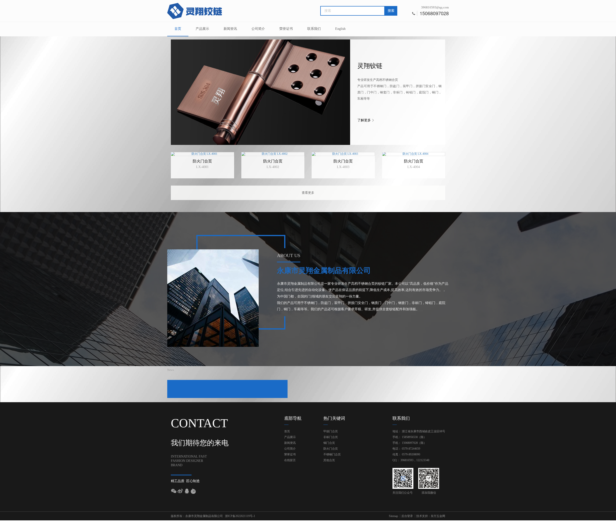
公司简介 (258, 29)
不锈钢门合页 (332, 454)
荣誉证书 (286, 29)
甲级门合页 (330, 431)
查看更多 (308, 192)
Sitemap (393, 516)
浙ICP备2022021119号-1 (240, 516)
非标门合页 (330, 437)
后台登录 (407, 516)
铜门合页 (329, 443)
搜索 (391, 11)
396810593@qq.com (435, 7)
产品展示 (202, 29)
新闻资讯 (230, 29)
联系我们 (314, 29)
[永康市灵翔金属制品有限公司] (195, 11)
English (340, 29)
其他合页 (329, 460)
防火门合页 (330, 448)
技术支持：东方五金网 (430, 516)
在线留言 (290, 460)
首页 (177, 29)
